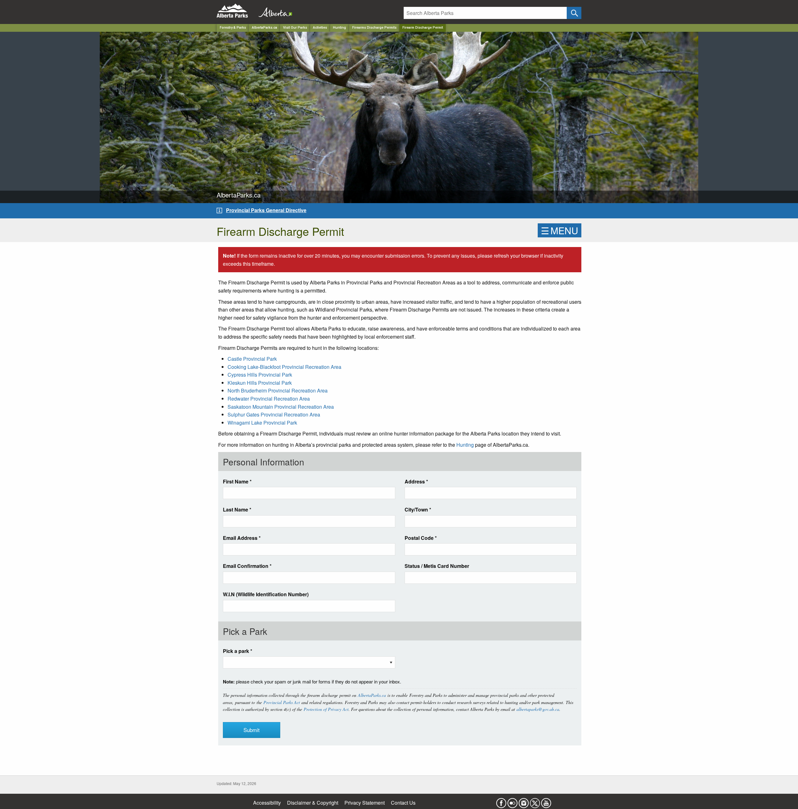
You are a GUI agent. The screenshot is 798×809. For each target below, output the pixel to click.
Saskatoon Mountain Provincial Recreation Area (281, 406)
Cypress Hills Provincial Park (260, 374)
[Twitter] (535, 801)
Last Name (237, 509)
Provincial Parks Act (281, 702)
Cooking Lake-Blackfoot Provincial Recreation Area (284, 366)
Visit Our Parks (295, 28)
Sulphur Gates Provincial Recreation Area (274, 414)
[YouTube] (546, 801)
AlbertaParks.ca (264, 28)
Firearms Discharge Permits (374, 28)
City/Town (418, 509)
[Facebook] (501, 801)
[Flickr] (512, 801)
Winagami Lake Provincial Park (262, 422)
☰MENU (559, 230)
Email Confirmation (247, 565)
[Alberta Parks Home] (236, 10)
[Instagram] (524, 801)
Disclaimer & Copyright (312, 802)
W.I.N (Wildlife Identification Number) (266, 594)
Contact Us (403, 802)
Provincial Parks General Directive (266, 210)
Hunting (339, 28)
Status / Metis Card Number (437, 565)
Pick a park (237, 650)
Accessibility (267, 802)
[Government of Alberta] (273, 10)
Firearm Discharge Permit (422, 28)
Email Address (242, 537)
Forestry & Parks (233, 28)
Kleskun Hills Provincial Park (260, 382)
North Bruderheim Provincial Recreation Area (278, 390)
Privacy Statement (364, 802)
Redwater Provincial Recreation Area (269, 398)
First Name (237, 481)
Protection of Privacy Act (326, 709)
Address (416, 481)
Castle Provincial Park (252, 358)
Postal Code (421, 537)
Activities (320, 28)
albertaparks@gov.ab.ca (538, 709)
